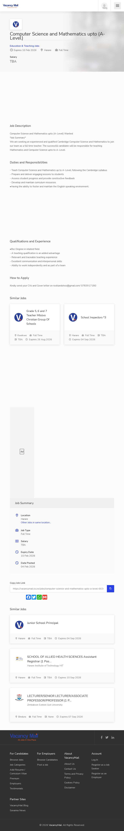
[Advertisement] (62, 102)
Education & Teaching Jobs (24, 46)
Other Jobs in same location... (36, 522)
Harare (47, 50)
